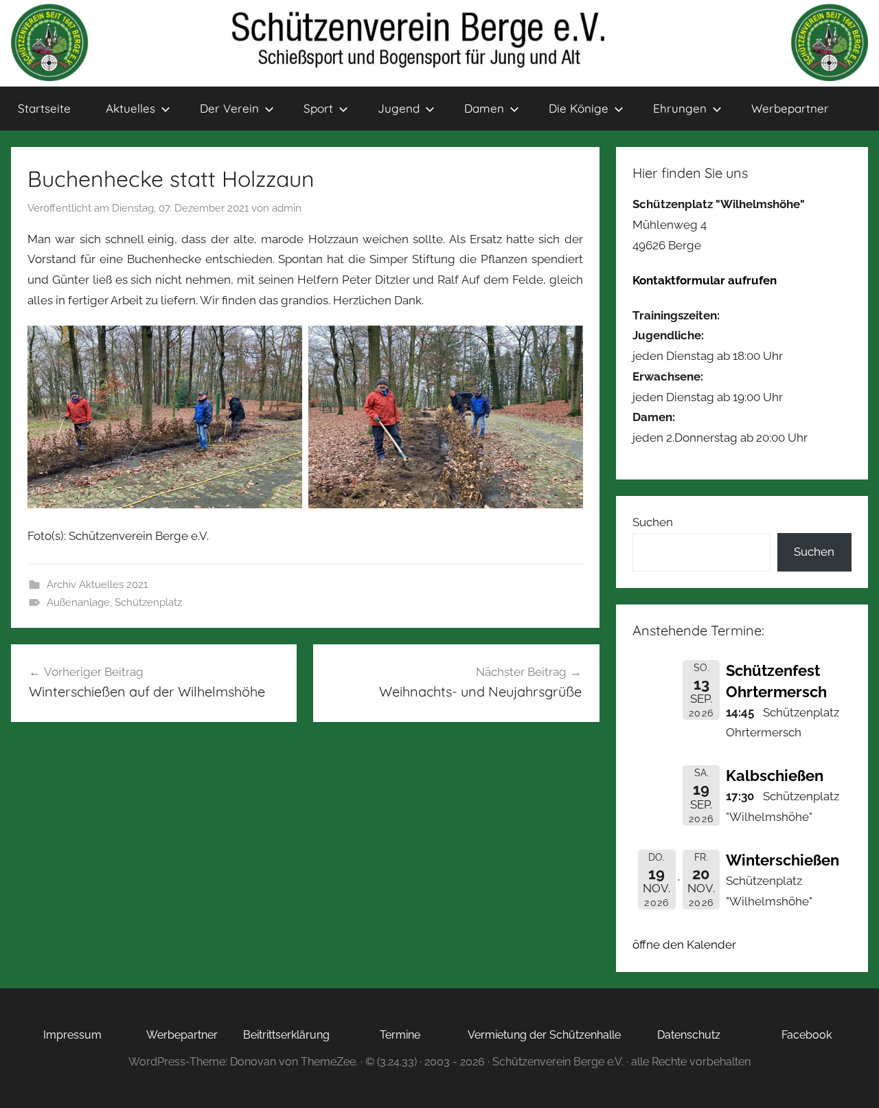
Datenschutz (688, 1034)
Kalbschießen (774, 775)
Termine (400, 1034)
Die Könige (578, 108)
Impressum (72, 1034)
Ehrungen (680, 108)
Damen (484, 108)
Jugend (399, 108)
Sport (318, 108)
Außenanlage (78, 602)
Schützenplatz (148, 602)
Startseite (44, 108)
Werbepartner (790, 108)
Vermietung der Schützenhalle (544, 1034)
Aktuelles (130, 108)
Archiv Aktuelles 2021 (97, 584)
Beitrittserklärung (286, 1034)
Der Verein (229, 108)
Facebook (806, 1034)
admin (286, 208)
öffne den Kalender (684, 944)
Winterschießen (782, 860)
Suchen (652, 522)
